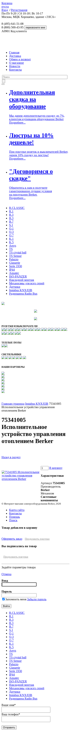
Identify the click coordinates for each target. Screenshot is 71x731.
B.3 (11, 218)
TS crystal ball (17, 252)
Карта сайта (16, 510)
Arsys (12, 245)
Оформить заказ (12, 538)
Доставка (15, 56)
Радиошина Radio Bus (23, 293)
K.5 (11, 242)
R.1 (11, 211)
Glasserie (14, 262)
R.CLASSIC (17, 208)
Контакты (15, 69)
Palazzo (13, 259)
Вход (5, 10)
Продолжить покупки (37, 538)
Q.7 (11, 235)
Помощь (14, 516)
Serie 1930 (15, 266)
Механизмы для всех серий (26, 283)
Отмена (6, 574)
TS (11, 249)
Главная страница (13, 403)
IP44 (12, 269)
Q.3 (11, 232)
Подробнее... (17, 122)
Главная (14, 52)
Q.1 (11, 228)
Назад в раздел (11, 457)
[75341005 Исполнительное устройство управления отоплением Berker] (21, 479)
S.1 (11, 225)
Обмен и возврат (20, 59)
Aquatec (14, 273)
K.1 (11, 238)
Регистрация (19, 10)
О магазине (16, 62)
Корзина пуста (7, 5)
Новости (14, 66)
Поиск (13, 520)
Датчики (14, 286)
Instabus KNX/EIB (20, 290)
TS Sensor (15, 256)
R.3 (11, 214)
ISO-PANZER (18, 276)
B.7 (11, 221)
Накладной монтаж (21, 280)
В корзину (55, 467)
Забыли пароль (36, 599)
